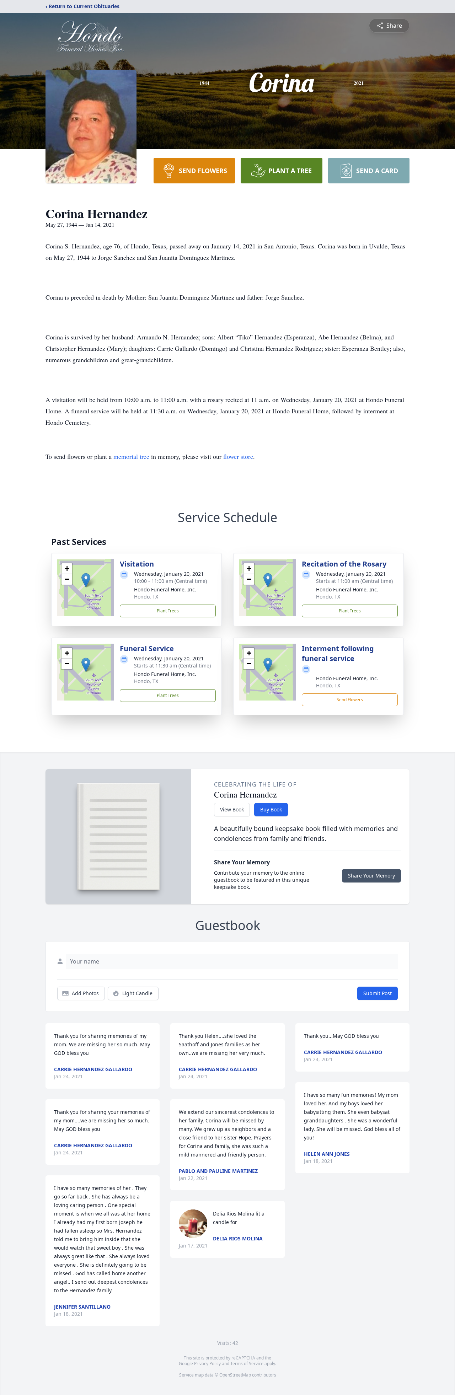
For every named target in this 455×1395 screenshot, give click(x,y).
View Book (232, 809)
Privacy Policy (207, 1364)
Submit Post (377, 993)
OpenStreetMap (235, 1375)
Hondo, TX (146, 596)
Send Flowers (350, 700)
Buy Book (271, 809)
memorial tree (131, 456)
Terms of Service (246, 1364)
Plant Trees (168, 611)
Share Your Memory (371, 875)
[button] (85, 580)
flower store (238, 456)
